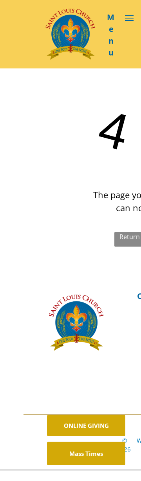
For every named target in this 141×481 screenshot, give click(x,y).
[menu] (129, 18)
